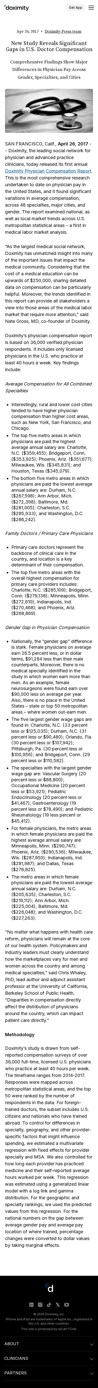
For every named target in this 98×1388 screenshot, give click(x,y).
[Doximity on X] (57, 1304)
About (11, 1343)
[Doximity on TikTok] (49, 1304)
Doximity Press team (63, 31)
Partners (15, 1372)
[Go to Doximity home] (16, 8)
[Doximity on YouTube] (66, 1304)
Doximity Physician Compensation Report (48, 171)
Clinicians (16, 1358)
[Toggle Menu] (91, 8)
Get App (75, 7)
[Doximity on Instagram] (40, 1304)
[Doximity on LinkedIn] (31, 1304)
